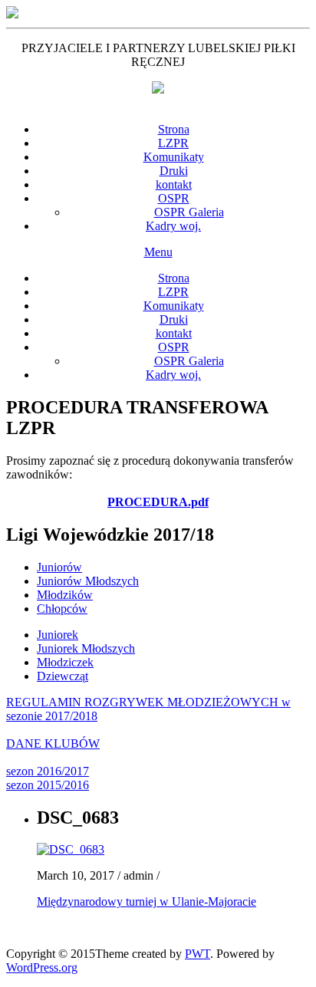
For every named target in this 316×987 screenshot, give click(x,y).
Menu (158, 251)
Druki (174, 170)
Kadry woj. (173, 225)
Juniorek (57, 634)
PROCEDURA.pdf (158, 501)
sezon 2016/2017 (47, 771)
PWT (197, 953)
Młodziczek (65, 662)
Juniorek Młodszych (86, 648)
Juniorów (59, 567)
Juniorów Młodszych (88, 580)
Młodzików (65, 594)
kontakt (174, 184)
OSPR (173, 198)
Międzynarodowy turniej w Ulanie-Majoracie (146, 901)
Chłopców (62, 608)
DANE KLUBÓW (53, 743)
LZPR (173, 143)
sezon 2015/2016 (47, 784)
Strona (173, 129)
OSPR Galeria (189, 212)
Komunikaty (173, 156)
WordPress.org (41, 967)
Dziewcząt (62, 676)
